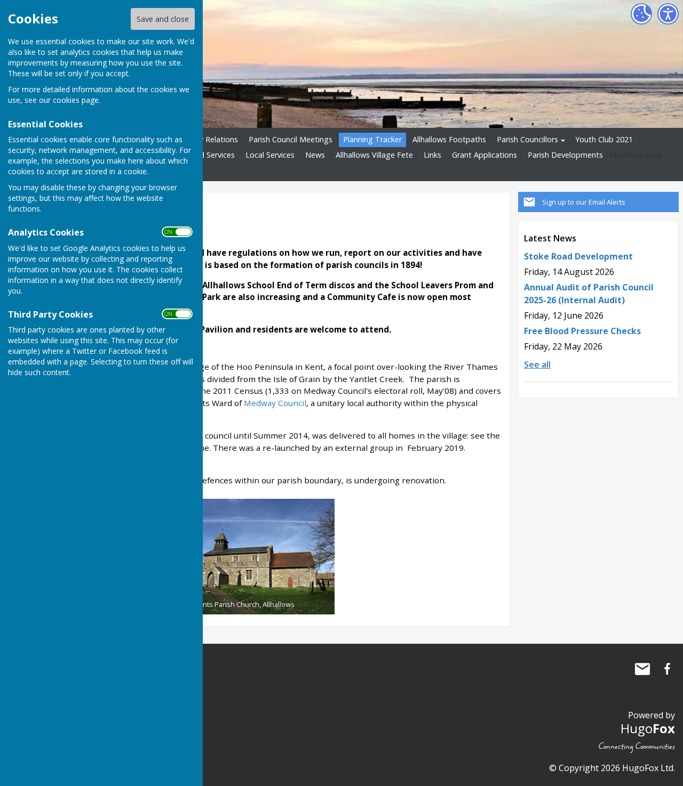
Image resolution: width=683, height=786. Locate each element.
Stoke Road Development (578, 256)
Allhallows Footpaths (449, 139)
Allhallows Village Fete (374, 155)
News (315, 155)
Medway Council (275, 403)
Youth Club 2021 (604, 139)
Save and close (163, 19)
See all (537, 364)
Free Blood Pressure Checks (582, 331)
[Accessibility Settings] (668, 14)
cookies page (76, 100)
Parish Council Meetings (290, 139)
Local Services (270, 155)
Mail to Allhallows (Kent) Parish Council (642, 669)
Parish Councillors (527, 139)
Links (432, 155)
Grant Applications (484, 155)
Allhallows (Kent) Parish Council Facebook (667, 669)
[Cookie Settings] (641, 14)
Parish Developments (565, 155)
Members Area (635, 155)
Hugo (648, 728)
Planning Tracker (372, 139)
